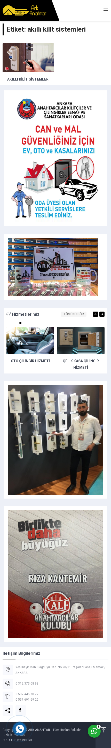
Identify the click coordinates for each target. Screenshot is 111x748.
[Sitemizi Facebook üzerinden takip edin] (17, 707)
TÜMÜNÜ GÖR (74, 314)
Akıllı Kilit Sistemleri (28, 79)
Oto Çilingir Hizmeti (30, 361)
